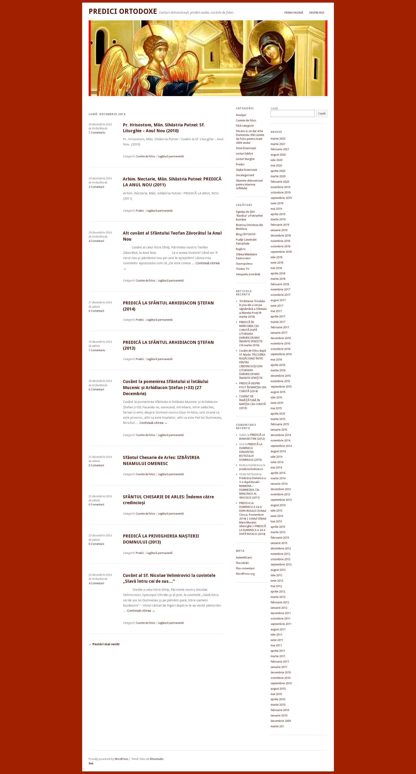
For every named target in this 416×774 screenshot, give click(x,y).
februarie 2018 (280, 284)
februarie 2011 (280, 661)
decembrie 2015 (281, 375)
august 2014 (278, 451)
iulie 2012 (276, 575)
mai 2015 (276, 408)
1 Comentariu (97, 132)
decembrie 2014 (281, 435)
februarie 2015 (280, 424)
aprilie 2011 (278, 650)
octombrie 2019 (280, 192)
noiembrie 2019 (280, 187)
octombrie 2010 (280, 677)
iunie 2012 (277, 580)
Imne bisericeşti (246, 148)
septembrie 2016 (281, 354)
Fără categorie (245, 125)
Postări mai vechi (104, 644)
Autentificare (244, 557)
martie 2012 (278, 597)
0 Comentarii (96, 310)
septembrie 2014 (281, 445)
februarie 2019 (280, 224)
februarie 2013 (280, 537)
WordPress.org (245, 573)
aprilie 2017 (278, 316)
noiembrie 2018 (280, 241)
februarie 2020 (280, 181)
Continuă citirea (153, 423)
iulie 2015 (276, 397)
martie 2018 (278, 278)
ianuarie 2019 (279, 230)
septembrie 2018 (281, 251)
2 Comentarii (96, 186)
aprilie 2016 (278, 365)
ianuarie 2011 (279, 667)
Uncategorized (245, 175)
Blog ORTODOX (245, 234)
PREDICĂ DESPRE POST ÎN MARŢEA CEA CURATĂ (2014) (252, 387)
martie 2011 (278, 656)
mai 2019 (276, 208)
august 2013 (278, 505)
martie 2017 (278, 321)
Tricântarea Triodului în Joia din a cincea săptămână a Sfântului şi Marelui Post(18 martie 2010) (253, 308)
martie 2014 (278, 478)
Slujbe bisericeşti (246, 169)
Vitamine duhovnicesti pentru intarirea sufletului (249, 184)
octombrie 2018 (280, 246)
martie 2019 (278, 219)
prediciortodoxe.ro (251, 469)
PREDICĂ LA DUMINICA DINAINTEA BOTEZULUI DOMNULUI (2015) (250, 452)
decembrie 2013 (281, 489)
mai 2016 (276, 359)
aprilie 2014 (278, 473)
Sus (91, 763)
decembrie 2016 (281, 338)
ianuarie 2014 (279, 483)
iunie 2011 (277, 640)
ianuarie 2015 (279, 429)
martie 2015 (278, 419)
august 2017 (278, 300)
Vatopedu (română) (248, 274)
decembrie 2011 (281, 613)
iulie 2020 (276, 160)
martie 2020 (278, 176)
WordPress (121, 759)
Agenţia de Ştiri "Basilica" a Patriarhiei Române (249, 215)
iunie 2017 (277, 305)
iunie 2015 (277, 402)
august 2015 (278, 392)
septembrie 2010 (281, 683)
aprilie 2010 (278, 699)
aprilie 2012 (278, 591)
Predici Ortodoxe (123, 11)
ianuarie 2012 (279, 607)
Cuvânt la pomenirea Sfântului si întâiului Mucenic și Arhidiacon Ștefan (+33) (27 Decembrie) (165, 387)
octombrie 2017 (280, 294)
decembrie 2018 (281, 235)
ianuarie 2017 (279, 332)
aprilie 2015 (278, 413)
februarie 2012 (280, 602)
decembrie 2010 (281, 672)
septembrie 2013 (281, 499)
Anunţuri (241, 115)
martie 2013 (278, 532)
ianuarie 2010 (279, 715)
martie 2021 (278, 144)
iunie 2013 (277, 516)
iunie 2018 (277, 262)
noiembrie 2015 (280, 381)
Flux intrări (242, 563)
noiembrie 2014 (280, 440)
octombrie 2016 (280, 349)
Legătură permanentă (171, 156)
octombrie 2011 (280, 618)
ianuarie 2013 (279, 543)
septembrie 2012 (281, 564)
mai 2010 (276, 694)
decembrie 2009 (281, 721)
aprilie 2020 (278, 170)
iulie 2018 (276, 257)
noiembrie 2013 (280, 494)
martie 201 (277, 726)
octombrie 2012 (280, 559)
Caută (274, 108)
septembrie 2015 (281, 386)
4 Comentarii (96, 241)
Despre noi (316, 12)
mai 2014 (276, 467)
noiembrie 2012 (280, 553)
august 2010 (278, 688)
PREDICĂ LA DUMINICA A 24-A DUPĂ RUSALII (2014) (252, 530)
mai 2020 (276, 165)
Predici (140, 210)
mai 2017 (276, 311)
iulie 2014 (276, 456)
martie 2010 (278, 704)
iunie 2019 (277, 203)
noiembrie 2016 (280, 343)
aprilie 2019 (278, 214)
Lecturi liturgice (245, 159)
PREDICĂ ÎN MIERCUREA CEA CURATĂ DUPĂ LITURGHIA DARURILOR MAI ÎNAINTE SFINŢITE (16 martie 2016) (250, 333)
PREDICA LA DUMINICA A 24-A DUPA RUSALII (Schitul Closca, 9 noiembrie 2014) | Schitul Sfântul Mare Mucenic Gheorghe (252, 514)
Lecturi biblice (244, 153)
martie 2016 (278, 370)
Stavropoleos (244, 263)
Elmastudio (157, 759)
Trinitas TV (242, 268)
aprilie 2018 (278, 273)
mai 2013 (276, 521)
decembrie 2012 (281, 548)
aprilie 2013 (278, 526)
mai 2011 (276, 645)
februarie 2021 (280, 149)
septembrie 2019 (281, 198)
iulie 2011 (276, 634)
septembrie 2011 (281, 624)
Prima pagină (293, 12)
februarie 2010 (280, 710)
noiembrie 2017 (280, 289)
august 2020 (278, 154)
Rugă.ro (240, 249)
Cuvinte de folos (145, 156)
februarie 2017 (280, 327)
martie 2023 (278, 138)
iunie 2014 (277, 462)
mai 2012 (276, 586)
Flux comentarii (245, 568)
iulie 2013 (276, 510)
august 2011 (278, 629)
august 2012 (278, 569)
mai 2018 (276, 268)
